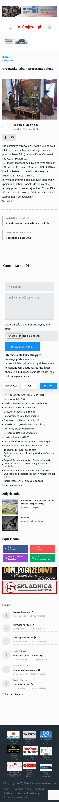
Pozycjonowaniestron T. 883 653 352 (46, 741)
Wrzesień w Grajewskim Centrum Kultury (24, 424)
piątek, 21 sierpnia (20, 680)
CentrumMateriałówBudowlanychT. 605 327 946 (30, 758)
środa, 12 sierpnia (19, 651)
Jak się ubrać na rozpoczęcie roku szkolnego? (27, 441)
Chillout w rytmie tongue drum (19, 407)
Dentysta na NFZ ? (22, 625)
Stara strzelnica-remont (25, 670)
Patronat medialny (28, 793)
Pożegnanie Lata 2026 (19, 237)
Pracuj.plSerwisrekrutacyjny (46, 774)
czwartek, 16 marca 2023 (25, 129)
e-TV (38, 548)
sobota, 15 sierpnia (20, 666)
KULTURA (48, 386)
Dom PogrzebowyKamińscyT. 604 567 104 (13, 757)
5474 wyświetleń (39, 688)
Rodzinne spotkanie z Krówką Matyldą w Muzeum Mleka (29, 454)
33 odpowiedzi (20, 688)
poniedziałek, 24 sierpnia (33, 521)
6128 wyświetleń (39, 674)
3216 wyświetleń (39, 629)
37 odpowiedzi (20, 674)
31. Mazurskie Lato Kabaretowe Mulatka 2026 (26, 470)
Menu (9, 28)
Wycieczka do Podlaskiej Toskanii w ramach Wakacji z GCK (29, 475)
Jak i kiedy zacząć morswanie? (19, 428)
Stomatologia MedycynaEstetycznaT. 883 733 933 (14, 774)
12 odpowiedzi (20, 629)
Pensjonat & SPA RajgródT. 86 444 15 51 (46, 758)
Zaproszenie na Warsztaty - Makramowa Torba (27, 445)
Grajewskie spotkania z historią (19, 411)
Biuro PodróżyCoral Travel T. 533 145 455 (13, 741)
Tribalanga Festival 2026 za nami (20, 450)
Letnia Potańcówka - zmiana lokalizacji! (23, 481)
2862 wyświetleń (38, 616)
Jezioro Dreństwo (21, 612)
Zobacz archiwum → (12, 485)
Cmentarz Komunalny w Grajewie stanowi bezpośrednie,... (37, 502)
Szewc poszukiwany (23, 638)
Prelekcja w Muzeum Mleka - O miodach (29, 223)
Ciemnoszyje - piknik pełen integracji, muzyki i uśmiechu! (27, 465)
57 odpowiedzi (20, 659)
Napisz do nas (15, 557)
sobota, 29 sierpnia (30, 508)
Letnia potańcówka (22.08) (17, 437)
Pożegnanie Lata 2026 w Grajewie (20, 433)
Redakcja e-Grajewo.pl (25, 124)
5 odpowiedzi (19, 616)
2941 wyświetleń (39, 641)
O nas (7, 789)
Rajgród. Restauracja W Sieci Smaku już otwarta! (27, 460)
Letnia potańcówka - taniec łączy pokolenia (25, 403)
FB (12, 548)
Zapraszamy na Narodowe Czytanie (21, 416)
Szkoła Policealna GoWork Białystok (29, 773)
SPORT (29, 386)
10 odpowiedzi (20, 641)
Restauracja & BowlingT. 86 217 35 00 (29, 741)
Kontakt (42, 557)
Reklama (9, 793)
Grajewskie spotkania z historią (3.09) (22, 420)
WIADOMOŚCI (11, 386)
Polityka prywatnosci (16, 797)
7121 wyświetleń (39, 659)
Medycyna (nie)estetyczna (26, 655)
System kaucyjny (21, 684)
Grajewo (25, 517)
